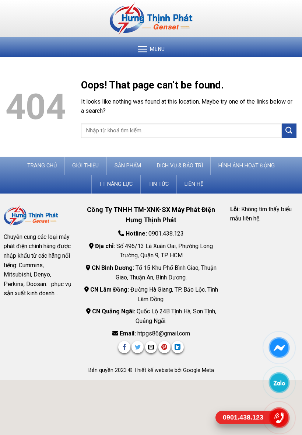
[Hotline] (279, 417)
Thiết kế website (154, 370)
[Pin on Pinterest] (164, 347)
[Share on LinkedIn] (178, 347)
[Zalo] (279, 382)
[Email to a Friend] (151, 347)
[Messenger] (279, 347)
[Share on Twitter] (137, 347)
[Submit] (289, 130)
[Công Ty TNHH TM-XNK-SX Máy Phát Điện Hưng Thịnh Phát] (151, 18)
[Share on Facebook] (124, 347)
